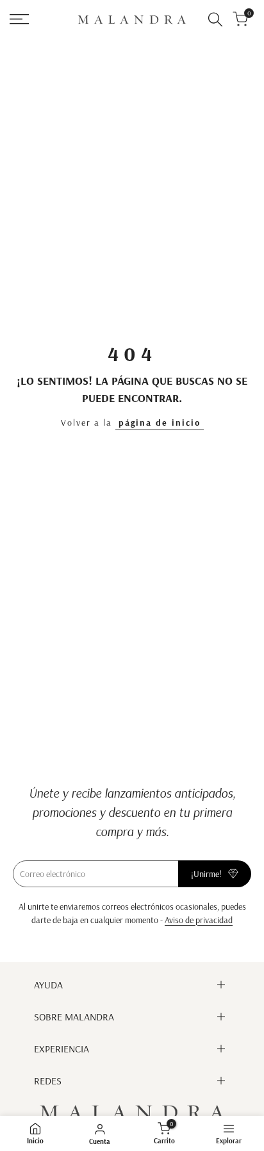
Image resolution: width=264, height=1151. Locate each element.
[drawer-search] (215, 19)
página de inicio (160, 422)
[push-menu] (19, 19)
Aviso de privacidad (199, 920)
